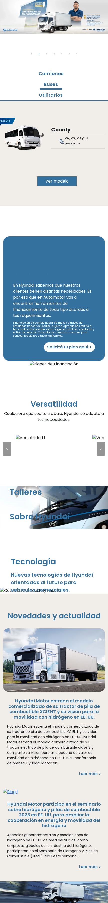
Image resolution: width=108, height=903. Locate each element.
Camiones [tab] (51, 73)
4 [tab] (54, 50)
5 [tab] (61, 50)
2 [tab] (38, 50)
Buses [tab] (51, 84)
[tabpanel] (54, 17)
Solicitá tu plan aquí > (69, 347)
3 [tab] (46, 50)
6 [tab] (69, 50)
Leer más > (90, 774)
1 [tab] (31, 50)
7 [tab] (76, 50)
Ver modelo (57, 181)
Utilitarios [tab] (51, 95)
